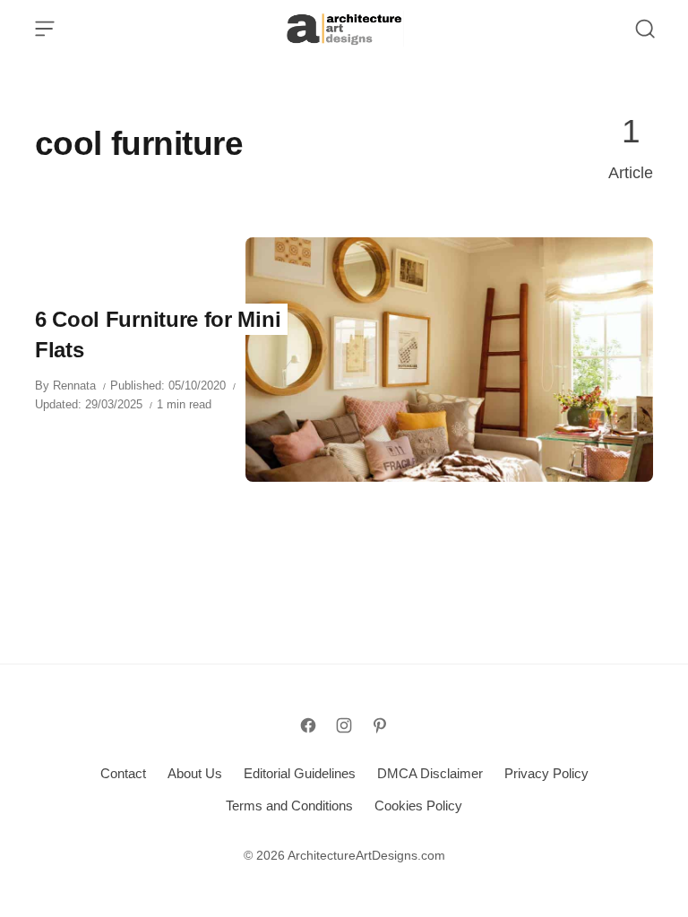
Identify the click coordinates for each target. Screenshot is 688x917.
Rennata (74, 385)
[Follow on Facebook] (308, 725)
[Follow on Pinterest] (380, 725)
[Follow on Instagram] (344, 725)
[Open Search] (645, 29)
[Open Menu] (45, 29)
